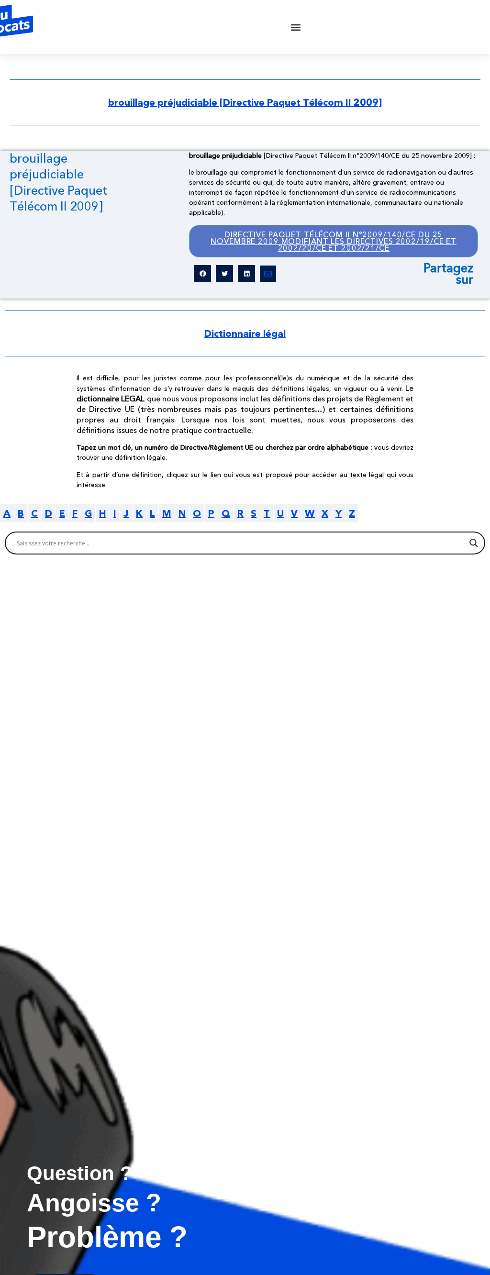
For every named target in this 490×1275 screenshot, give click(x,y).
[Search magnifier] (473, 543)
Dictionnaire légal (245, 333)
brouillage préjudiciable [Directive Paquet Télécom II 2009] (245, 102)
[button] (296, 27)
